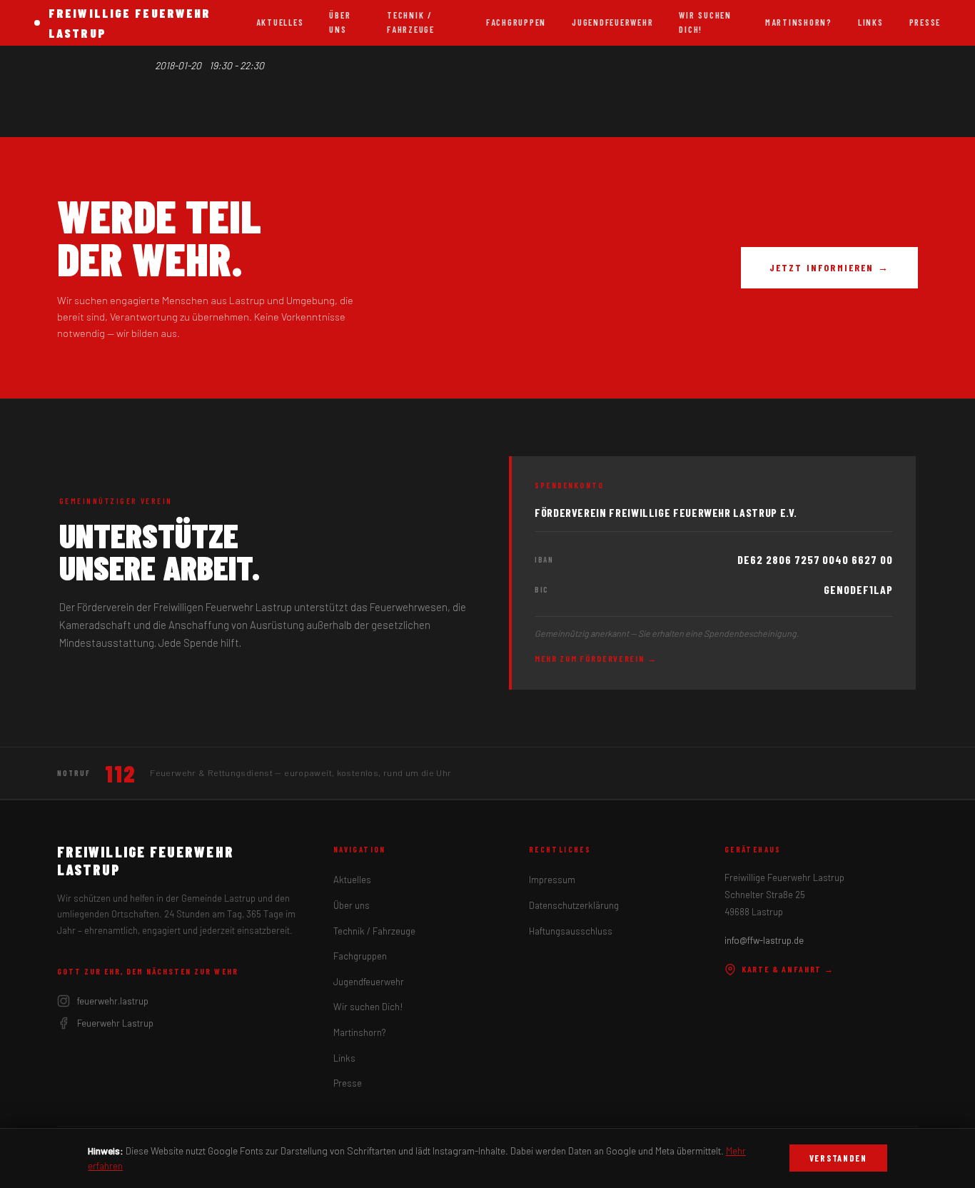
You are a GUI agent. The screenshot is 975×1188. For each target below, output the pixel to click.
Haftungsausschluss (570, 931)
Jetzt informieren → (829, 267)
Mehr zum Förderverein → (596, 658)
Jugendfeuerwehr (612, 22)
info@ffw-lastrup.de (764, 940)
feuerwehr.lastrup (112, 1001)
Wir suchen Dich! (705, 22)
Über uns (339, 22)
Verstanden (838, 1158)
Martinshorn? (798, 22)
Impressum (552, 879)
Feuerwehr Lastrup (115, 1023)
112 (120, 773)
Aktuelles (280, 22)
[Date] (145, 62)
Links (871, 22)
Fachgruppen (516, 22)
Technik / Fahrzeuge (411, 22)
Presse (925, 22)
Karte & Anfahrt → (788, 969)
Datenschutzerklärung (574, 905)
